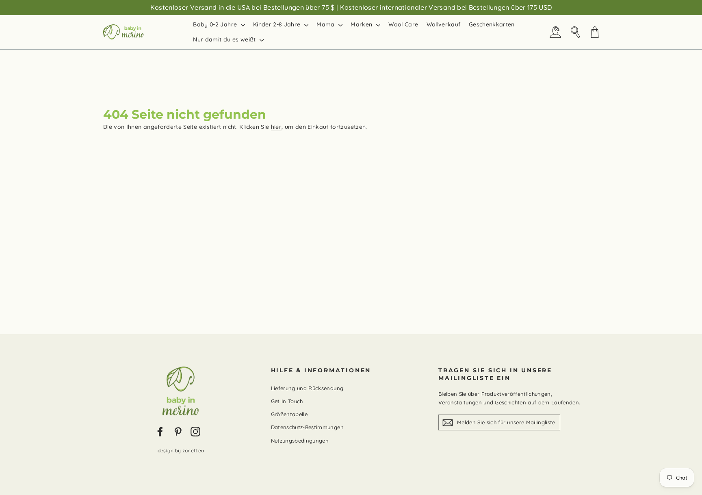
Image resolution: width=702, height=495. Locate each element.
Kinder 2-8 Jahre (277, 24)
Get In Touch (287, 401)
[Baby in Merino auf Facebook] (160, 431)
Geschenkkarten (492, 24)
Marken (362, 24)
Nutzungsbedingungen (300, 440)
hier (276, 126)
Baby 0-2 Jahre (215, 24)
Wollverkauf (444, 24)
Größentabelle (289, 414)
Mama (326, 24)
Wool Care (403, 24)
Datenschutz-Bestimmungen (307, 427)
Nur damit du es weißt (225, 39)
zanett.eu (193, 450)
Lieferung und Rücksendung (307, 388)
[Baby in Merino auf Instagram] (195, 431)
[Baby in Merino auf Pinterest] (178, 431)
